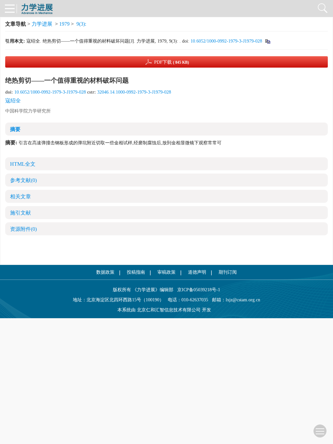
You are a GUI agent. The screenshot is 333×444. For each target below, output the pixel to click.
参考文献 (23, 180)
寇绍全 (13, 100)
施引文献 (20, 212)
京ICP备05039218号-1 (196, 289)
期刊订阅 (228, 272)
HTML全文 (22, 164)
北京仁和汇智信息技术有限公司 (169, 309)
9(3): (81, 24)
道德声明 (197, 272)
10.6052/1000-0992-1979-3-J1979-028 (226, 41)
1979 (64, 24)
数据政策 (105, 272)
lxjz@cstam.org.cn (243, 299)
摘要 (15, 129)
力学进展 (42, 24)
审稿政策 (166, 272)
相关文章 (20, 196)
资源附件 (23, 229)
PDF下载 (171, 62)
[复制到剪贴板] (267, 41)
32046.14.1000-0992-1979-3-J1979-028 (134, 92)
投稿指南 (136, 272)
